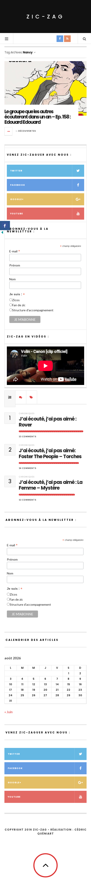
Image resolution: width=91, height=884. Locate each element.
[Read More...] (9, 131)
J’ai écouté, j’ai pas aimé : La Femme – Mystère (50, 485)
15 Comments (27, 436)
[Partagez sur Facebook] (5, 225)
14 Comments (27, 468)
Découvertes (27, 131)
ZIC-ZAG (45, 16)
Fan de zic (18, 305)
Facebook (17, 185)
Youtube (16, 213)
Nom (12, 279)
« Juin (8, 712)
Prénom (14, 265)
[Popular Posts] (9, 397)
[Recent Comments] (20, 397)
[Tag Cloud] (31, 397)
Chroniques (26, 413)
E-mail (14, 251)
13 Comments (27, 500)
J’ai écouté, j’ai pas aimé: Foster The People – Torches (50, 453)
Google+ (17, 199)
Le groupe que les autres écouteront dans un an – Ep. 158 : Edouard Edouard (37, 117)
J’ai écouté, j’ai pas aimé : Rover (47, 422)
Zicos (16, 300)
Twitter (16, 170)
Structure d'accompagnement (32, 310)
